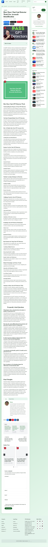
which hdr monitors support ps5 (39, 83)
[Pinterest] (37, 529)
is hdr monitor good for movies (40, 80)
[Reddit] (42, 524)
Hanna (11, 402)
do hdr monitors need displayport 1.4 (39, 87)
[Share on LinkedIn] (15, 420)
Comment (7, 476)
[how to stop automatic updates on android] (34, 65)
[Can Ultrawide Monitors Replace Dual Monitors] (34, 40)
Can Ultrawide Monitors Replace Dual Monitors (40, 40)
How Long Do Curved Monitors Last (39, 61)
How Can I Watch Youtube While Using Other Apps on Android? (40, 33)
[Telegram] (40, 526)
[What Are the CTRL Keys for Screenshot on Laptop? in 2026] (34, 51)
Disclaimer (15, 527)
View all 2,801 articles (39, 26)
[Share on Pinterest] (5, 28)
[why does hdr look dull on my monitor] (34, 73)
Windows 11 (28, 2)
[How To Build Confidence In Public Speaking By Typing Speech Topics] (22, 452)
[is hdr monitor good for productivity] (34, 94)
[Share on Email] (18, 420)
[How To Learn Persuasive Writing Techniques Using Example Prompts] (9, 452)
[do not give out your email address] (34, 37)
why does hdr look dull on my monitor (40, 73)
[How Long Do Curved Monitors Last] (34, 62)
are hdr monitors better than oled (40, 98)
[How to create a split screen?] (34, 47)
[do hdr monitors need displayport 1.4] (34, 87)
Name (6, 490)
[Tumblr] (40, 529)
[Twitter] (37, 526)
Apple (14, 1)
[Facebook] (42, 521)
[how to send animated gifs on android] (34, 91)
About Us (15, 525)
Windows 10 (23, 2)
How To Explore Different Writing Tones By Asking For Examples (22, 428)
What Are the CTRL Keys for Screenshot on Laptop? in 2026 (40, 51)
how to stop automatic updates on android (40, 65)
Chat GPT (18, 2)
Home (7, 1)
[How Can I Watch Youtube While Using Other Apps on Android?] (34, 33)
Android (10, 1)
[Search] (45, 1)
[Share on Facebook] (8, 420)
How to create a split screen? (39, 47)
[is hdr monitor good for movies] (34, 80)
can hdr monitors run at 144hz (40, 101)
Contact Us (15, 523)
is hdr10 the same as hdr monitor (40, 76)
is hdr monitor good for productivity (40, 94)
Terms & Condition (16, 531)
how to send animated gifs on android (40, 91)
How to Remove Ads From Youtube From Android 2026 (40, 43)
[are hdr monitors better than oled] (34, 98)
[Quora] (37, 521)
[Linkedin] (42, 526)
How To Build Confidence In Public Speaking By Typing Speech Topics (15, 428)
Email (6, 495)
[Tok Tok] (40, 524)
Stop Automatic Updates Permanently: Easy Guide (40, 54)
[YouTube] (40, 521)
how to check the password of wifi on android (39, 58)
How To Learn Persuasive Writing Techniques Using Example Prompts (8, 428)
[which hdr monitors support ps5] (34, 84)
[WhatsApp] (42, 529)
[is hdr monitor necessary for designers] (34, 105)
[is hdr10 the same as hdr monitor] (34, 77)
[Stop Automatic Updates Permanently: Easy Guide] (34, 54)
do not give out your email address (40, 36)
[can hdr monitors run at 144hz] (34, 102)
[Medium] (37, 524)
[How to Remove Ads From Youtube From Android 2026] (34, 44)
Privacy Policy (15, 529)
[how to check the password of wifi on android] (34, 58)
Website (6, 499)
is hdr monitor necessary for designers (40, 105)
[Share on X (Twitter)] (10, 420)
